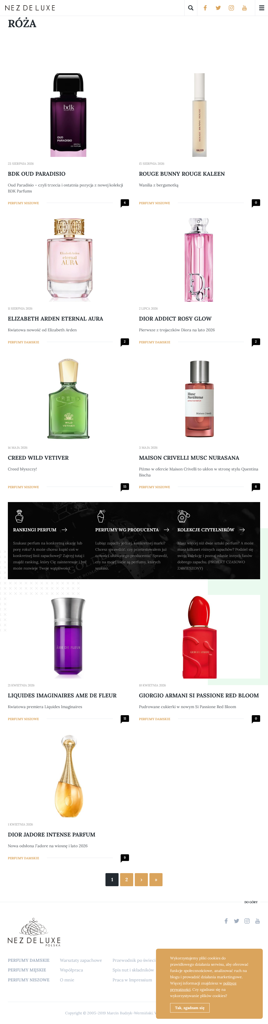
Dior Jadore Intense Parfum (51, 834)
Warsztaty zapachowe (81, 960)
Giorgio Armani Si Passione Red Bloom (199, 695)
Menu (261, 8)
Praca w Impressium (132, 979)
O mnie (67, 979)
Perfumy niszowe (23, 203)
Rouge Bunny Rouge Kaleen (182, 173)
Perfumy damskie (23, 342)
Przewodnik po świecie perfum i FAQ (149, 960)
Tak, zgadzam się (190, 1007)
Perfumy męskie (27, 969)
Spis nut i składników (133, 969)
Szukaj (190, 8)
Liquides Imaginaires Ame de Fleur (62, 695)
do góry (251, 902)
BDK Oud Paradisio (36, 173)
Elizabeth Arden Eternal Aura (55, 318)
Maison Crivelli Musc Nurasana (189, 457)
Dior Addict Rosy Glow (175, 318)
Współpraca (71, 969)
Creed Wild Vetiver (38, 457)
